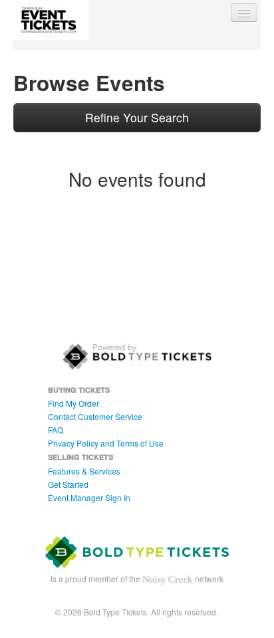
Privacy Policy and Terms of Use (106, 443)
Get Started (68, 484)
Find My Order (73, 403)
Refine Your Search (137, 117)
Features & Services (84, 471)
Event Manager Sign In (89, 497)
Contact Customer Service (95, 416)
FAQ (55, 429)
